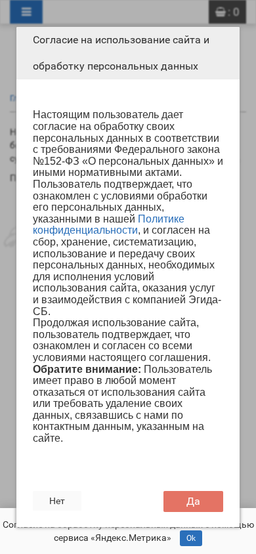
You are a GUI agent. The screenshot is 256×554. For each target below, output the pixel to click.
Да (193, 501)
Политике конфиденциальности (108, 224)
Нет (57, 501)
